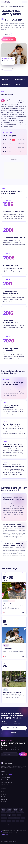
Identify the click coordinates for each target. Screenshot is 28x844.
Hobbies (3, 815)
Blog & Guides (4, 801)
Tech (18, 820)
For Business (4, 796)
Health (21, 812)
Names (14, 815)
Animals (3, 809)
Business (15, 809)
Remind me (7, 34)
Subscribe (23, 754)
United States (19, 79)
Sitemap (14, 841)
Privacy (10, 841)
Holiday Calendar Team (8, 70)
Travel (22, 820)
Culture (3, 812)
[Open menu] (2, 2)
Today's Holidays (6, 774)
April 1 (10, 6)
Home (2, 6)
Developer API (14, 732)
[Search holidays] (23, 2)
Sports (9, 820)
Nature (19, 815)
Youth (16, 84)
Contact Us (3, 794)
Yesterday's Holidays (5, 779)
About (2, 791)
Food (13, 812)
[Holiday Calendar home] (7, 2)
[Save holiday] (25, 584)
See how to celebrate (8, 39)
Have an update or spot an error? (10, 72)
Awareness (4, 84)
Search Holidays (4, 784)
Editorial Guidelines (4, 841)
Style (13, 820)
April (6, 6)
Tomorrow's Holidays (5, 777)
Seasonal (4, 820)
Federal (8, 812)
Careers (20, 809)
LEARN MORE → (4, 834)
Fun (17, 812)
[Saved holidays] (25, 2)
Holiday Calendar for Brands (13, 727)
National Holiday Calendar (6, 782)
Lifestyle (9, 815)
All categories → (5, 823)
